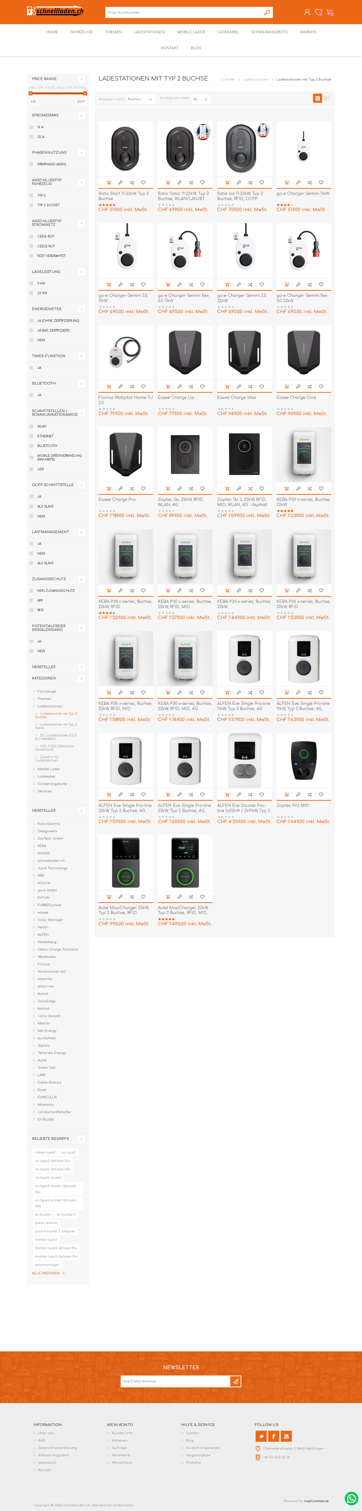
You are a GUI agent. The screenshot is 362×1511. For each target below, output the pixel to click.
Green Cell (46, 1068)
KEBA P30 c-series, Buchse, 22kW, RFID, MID (185, 604)
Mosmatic (46, 1104)
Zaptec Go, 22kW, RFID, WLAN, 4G (181, 502)
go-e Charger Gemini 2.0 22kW (241, 298)
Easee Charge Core (296, 397)
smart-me (46, 986)
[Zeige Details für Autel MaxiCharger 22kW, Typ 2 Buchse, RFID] (126, 862)
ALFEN (43, 934)
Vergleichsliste (198, 1455)
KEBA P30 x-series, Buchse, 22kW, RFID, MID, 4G (185, 706)
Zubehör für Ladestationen (47, 758)
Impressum (47, 1462)
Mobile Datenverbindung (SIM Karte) (59, 457)
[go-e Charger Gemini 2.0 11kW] (126, 250)
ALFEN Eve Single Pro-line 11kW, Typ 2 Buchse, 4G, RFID (303, 708)
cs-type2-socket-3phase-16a (56, 1189)
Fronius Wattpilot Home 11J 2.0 (126, 400)
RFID (40, 610)
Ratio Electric (49, 824)
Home (230, 79)
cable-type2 (45, 1152)
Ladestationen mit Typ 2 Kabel (56, 726)
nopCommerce (316, 1501)
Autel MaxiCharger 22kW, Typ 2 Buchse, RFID (124, 910)
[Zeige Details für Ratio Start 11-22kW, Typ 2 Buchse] (126, 148)
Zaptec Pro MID (293, 805)
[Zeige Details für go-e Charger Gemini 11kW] (304, 148)
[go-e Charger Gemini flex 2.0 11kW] (185, 250)
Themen (45, 699)
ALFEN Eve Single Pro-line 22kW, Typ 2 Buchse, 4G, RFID (184, 810)
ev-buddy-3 (66, 1214)
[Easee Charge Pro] (126, 454)
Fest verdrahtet (51, 256)
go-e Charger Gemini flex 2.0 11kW (183, 298)
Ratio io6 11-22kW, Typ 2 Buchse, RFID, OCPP (240, 196)
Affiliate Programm (53, 1455)
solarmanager (47, 1265)
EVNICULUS (47, 1097)
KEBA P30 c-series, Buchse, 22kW (303, 502)
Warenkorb (329, 12)
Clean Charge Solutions (58, 949)
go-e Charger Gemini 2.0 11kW (123, 298)
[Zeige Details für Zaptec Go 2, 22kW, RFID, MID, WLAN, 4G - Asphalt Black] (244, 454)
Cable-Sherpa (49, 1082)
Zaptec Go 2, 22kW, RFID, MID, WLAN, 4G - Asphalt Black (242, 504)
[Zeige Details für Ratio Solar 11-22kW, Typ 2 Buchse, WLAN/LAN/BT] (185, 148)
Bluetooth (47, 446)
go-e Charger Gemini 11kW (303, 193)
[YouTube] (286, 1436)
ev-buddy (43, 1214)
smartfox (45, 979)
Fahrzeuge (47, 691)
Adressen (120, 1440)
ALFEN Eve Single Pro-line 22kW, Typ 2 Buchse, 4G (125, 808)
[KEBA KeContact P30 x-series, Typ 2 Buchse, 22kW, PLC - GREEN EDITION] (244, 556)
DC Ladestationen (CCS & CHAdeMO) (56, 737)
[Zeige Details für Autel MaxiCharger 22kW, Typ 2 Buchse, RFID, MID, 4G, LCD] (185, 862)
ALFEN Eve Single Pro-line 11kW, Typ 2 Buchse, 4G (243, 706)
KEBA (42, 846)
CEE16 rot (45, 236)
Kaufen (109, 182)
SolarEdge (47, 1001)
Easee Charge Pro (117, 499)
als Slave (45, 506)
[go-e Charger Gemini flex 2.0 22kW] (304, 250)
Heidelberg (47, 942)
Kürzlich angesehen (203, 1448)
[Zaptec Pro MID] (304, 760)
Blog (190, 1440)
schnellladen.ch (51, 861)
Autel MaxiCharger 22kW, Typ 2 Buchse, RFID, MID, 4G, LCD (183, 913)
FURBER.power (50, 905)
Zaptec (44, 1045)
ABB (41, 875)
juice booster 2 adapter (55, 1231)
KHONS (44, 853)
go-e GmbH (47, 890)
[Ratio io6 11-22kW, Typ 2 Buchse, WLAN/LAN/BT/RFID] (244, 148)
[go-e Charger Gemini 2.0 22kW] (244, 250)
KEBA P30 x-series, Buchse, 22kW (244, 604)
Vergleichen (131, 182)
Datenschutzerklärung (57, 1448)
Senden (235, 1381)
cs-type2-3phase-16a (52, 1161)
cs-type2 (68, 1152)
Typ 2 (41, 195)
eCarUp (44, 883)
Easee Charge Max (236, 397)
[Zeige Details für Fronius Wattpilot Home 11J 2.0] (126, 352)
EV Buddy (46, 1119)
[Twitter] (261, 1436)
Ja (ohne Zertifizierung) (58, 321)
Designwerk (47, 831)
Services (45, 791)
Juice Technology (52, 868)
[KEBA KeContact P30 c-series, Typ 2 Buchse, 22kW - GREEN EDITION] (304, 454)
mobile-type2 (46, 1239)
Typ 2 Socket (48, 205)
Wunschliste (122, 1462)
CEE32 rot (46, 246)
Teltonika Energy (52, 1053)
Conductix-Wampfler (55, 1112)
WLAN (41, 426)
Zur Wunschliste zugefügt (143, 182)
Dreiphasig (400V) (51, 164)
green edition (46, 1223)
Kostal (43, 994)
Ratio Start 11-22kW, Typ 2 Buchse (124, 196)
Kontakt (44, 1470)
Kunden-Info (122, 1433)
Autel (42, 1060)
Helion (43, 927)
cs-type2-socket (48, 1177)
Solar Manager (50, 920)
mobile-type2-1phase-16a (56, 1248)
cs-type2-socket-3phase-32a (56, 1203)
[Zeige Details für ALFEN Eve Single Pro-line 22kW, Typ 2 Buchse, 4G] (126, 760)
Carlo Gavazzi (49, 1016)
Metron (44, 1023)
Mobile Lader (49, 769)
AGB (41, 1440)
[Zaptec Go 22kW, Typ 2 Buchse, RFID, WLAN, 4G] (185, 454)
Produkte (193, 1462)
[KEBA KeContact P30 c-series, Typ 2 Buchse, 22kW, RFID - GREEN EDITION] (126, 556)
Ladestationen (50, 706)
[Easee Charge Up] (185, 352)
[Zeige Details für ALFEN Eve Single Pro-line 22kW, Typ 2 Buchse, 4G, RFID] (185, 760)
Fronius (44, 964)
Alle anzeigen (46, 1273)
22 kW (42, 293)
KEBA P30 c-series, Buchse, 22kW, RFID (125, 604)
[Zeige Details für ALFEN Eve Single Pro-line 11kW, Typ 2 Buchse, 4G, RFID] (304, 658)
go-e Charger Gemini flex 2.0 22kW (302, 298)
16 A (40, 127)
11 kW (41, 283)
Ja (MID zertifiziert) (53, 330)
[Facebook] (273, 1436)
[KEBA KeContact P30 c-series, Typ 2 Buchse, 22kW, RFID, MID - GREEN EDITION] (185, 556)
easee (43, 912)
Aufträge (119, 1448)
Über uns (46, 1433)
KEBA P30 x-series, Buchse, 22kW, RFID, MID (125, 706)
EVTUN (43, 898)
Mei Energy (47, 1031)
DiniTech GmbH (50, 838)
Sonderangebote (52, 784)
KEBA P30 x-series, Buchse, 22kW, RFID (303, 604)
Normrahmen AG (52, 971)
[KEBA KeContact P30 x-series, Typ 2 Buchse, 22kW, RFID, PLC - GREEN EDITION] (304, 556)
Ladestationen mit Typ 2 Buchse (56, 715)
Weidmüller (47, 957)
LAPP (41, 1075)
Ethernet (45, 436)
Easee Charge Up (176, 397)
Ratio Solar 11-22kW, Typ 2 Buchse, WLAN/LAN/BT (183, 196)
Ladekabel (46, 776)
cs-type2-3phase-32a (52, 1169)
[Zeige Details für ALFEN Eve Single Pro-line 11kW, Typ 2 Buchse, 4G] (244, 658)
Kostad (43, 1008)
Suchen (267, 12)
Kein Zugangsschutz (56, 591)
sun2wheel (47, 1038)
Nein (41, 340)
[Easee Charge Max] (244, 352)
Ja (39, 368)
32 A (40, 137)
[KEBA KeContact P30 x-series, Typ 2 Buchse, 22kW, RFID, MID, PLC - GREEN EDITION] (126, 658)
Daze (42, 1090)
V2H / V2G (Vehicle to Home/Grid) (54, 748)
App (40, 600)
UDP (40, 469)
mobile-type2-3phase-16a (56, 1256)
